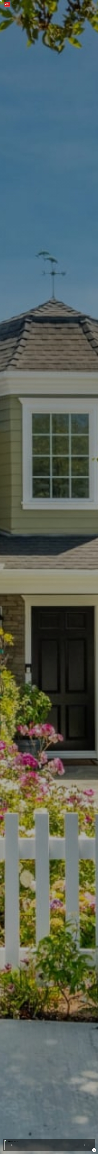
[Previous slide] (84, 1145)
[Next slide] (89, 1145)
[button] (12, 1145)
